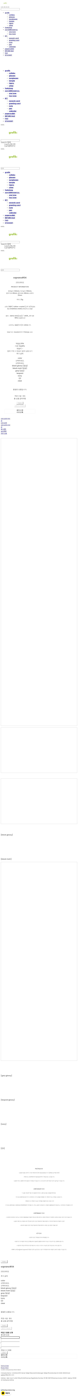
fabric (11, 23)
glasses (12, 17)
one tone (12, 32)
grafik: (7, 13)
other (11, 25)
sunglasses (13, 19)
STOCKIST (8, 55)
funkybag (8, 28)
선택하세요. (20, 361)
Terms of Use (5, 1366)
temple (11, 21)
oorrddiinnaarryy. (11, 30)
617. (6, 36)
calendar (12, 47)
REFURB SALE (9, 51)
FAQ (6, 53)
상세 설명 (4, 423)
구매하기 (4, 1262)
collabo (12, 15)
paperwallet (9, 49)
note (10, 42)
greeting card (14, 40)
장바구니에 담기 (6, 1328)
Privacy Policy (5, 1368)
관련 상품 (4, 433)
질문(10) (3, 431)
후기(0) (3, 429)
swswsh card (14, 38)
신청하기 (4, 1353)
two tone (12, 34)
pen (10, 45)
